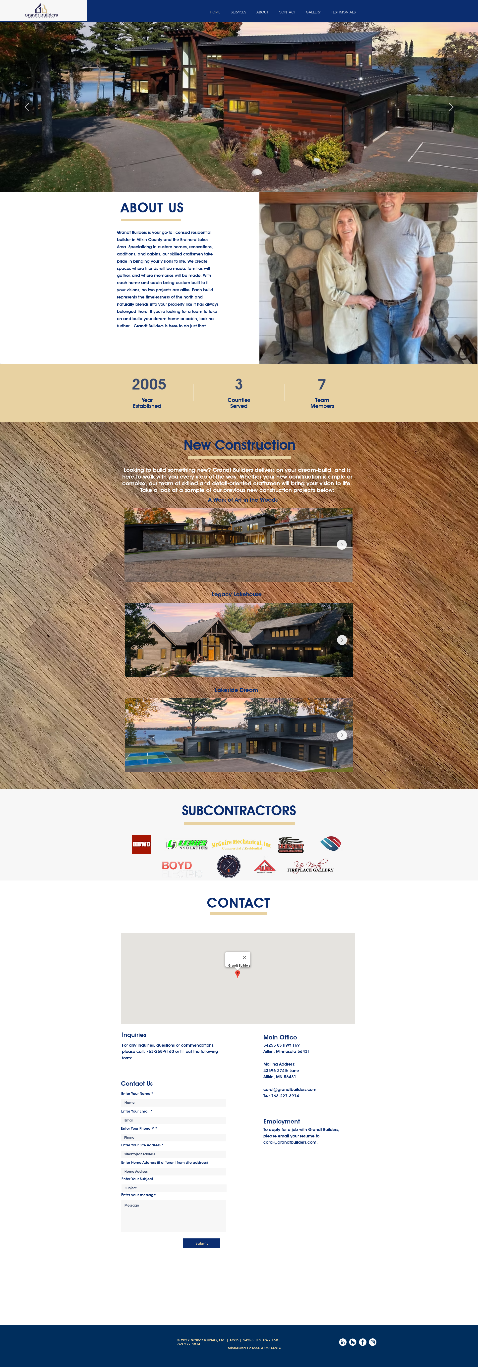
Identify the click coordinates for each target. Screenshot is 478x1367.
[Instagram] (372, 1342)
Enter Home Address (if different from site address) (164, 1163)
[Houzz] (353, 1342)
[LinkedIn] (343, 1342)
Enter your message (138, 1195)
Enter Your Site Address (141, 1145)
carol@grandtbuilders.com (289, 1089)
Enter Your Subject (137, 1179)
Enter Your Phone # (137, 1128)
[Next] (451, 107)
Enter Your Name (135, 1094)
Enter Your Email (135, 1111)
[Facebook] (362, 1342)
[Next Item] (342, 545)
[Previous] (27, 107)
